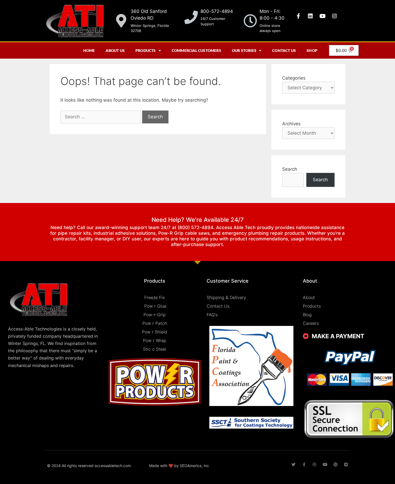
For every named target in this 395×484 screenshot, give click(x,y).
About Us (115, 50)
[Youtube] (322, 16)
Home (89, 50)
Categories (294, 78)
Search (289, 169)
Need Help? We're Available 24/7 (198, 219)
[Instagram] (334, 16)
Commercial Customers (196, 50)
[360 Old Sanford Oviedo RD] (121, 20)
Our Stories (244, 50)
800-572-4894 (216, 11)
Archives (291, 123)
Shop (312, 50)
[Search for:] (101, 116)
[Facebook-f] (298, 16)
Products (145, 50)
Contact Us (284, 50)
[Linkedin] (310, 16)
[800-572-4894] (191, 17)
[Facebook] (304, 464)
